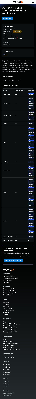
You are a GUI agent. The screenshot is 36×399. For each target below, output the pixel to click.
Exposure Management (10, 278)
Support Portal (7, 341)
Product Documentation (10, 343)
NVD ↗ (5, 54)
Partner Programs (8, 310)
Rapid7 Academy (8, 347)
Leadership (6, 304)
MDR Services (7, 280)
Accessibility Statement (8, 393)
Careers (5, 314)
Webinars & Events (9, 326)
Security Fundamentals (10, 332)
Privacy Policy (6, 383)
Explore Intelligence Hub (13, 261)
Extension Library (8, 345)
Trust (4, 388)
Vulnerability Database (10, 330)
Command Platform (9, 276)
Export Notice (6, 386)
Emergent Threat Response (11, 324)
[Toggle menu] (33, 2)
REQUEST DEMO (7, 18)
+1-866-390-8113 (8, 357)
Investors (6, 312)
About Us (6, 302)
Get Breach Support (9, 293)
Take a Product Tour (9, 291)
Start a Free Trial (8, 289)
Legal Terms (6, 381)
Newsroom (6, 306)
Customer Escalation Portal (11, 349)
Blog (4, 322)
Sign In (5, 339)
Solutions (6, 282)
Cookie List (5, 390)
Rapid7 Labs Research (10, 328)
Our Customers (8, 308)
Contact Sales (7, 295)
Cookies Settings (7, 395)
